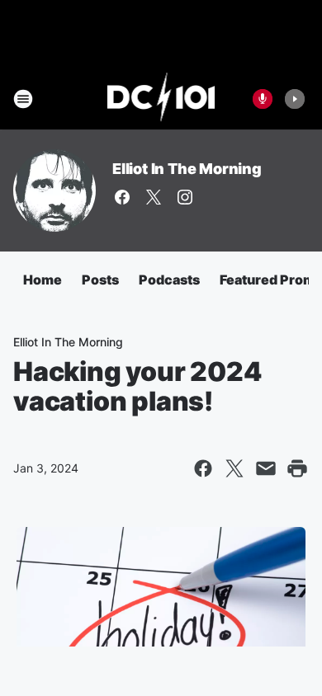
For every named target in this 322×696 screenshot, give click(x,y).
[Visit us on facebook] (122, 197)
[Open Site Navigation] (23, 99)
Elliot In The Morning (187, 168)
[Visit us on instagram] (185, 197)
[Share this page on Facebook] (203, 468)
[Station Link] (161, 99)
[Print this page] (297, 468)
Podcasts (169, 279)
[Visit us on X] (153, 197)
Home (42, 279)
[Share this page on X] (234, 468)
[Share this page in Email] (265, 468)
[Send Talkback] (262, 99)
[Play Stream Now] (295, 99)
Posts (100, 279)
